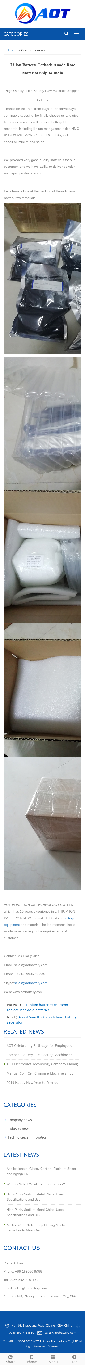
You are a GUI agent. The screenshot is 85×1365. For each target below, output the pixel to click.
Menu (53, 1362)
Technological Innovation (27, 1137)
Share (10, 1362)
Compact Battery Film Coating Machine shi (40, 1055)
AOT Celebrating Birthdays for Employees (39, 1045)
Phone (32, 1362)
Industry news (19, 1128)
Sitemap (54, 1346)
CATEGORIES (16, 34)
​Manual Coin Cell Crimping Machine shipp (40, 1073)
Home (12, 50)
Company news (20, 1119)
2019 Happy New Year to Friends (32, 1082)
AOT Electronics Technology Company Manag (42, 1064)
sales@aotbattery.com (60, 1333)
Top (74, 1362)
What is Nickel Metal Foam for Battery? (36, 1184)
